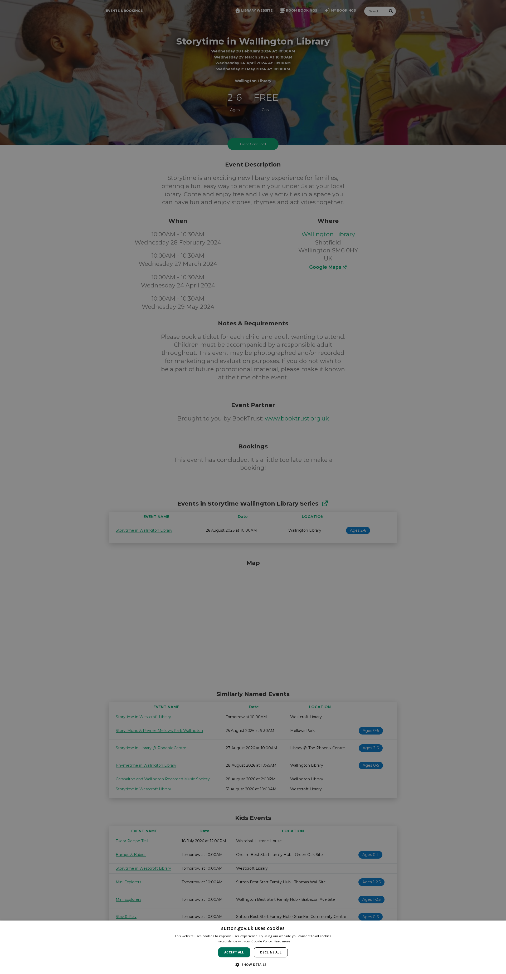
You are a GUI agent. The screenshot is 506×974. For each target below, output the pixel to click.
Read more (282, 941)
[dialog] (253, 947)
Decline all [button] (270, 952)
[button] (252, 964)
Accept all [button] (234, 952)
